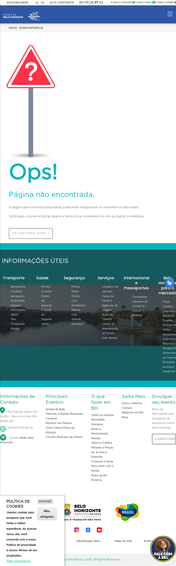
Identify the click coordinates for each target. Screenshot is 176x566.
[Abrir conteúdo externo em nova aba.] (76, 529)
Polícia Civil (75, 298)
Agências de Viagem (110, 307)
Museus (95, 438)
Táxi (13, 319)
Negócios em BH (132, 412)
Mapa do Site (123, 541)
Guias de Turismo (107, 317)
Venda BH (169, 371)
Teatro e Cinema (101, 443)
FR (87, 2)
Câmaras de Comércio (140, 304)
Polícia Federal (137, 313)
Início (13, 27)
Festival (37, 27)
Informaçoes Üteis (88, 541)
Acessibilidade (17, 2)
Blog (125, 417)
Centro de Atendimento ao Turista (110, 328)
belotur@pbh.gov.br (20, 427)
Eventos (26, 27)
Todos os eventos (102, 415)
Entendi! (45, 501)
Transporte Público (18, 326)
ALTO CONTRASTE (62, 2)
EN (81, 2)
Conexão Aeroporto (17, 294)
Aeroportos (18, 286)
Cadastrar (165, 439)
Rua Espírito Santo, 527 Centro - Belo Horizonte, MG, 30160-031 (19, 416)
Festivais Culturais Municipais (64, 414)
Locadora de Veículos (110, 289)
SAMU (45, 324)
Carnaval (51, 418)
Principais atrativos (169, 364)
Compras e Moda (102, 461)
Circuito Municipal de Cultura (64, 437)
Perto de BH (99, 475)
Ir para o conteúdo (122, 2)
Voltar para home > (31, 233)
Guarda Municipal (77, 321)
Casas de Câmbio (108, 298)
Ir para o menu (145, 2)
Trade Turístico (168, 304)
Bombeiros (78, 305)
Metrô (14, 314)
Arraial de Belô (55, 409)
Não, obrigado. (47, 513)
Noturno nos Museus (59, 423)
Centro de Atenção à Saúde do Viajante (46, 308)
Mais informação (18, 561)
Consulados (139, 297)
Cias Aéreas (109, 338)
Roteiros (96, 480)
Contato (127, 408)
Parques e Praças (102, 447)
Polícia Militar (75, 289)
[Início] (21, 12)
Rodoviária (18, 300)
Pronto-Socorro (46, 289)
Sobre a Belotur (132, 403)
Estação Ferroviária (18, 307)
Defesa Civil (75, 312)
